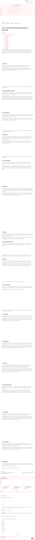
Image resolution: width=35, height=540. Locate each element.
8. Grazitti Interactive (7, 41)
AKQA (5, 363)
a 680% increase (25, 392)
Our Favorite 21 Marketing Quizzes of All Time (28, 472)
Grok (20, 23)
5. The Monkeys (7, 38)
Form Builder (3, 525)
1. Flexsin (6, 35)
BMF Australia (7, 384)
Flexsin (5, 63)
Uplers (5, 259)
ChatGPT (4, 23)
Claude (12, 23)
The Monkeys (6, 160)
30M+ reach (29, 156)
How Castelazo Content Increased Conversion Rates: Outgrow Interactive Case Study (8, 472)
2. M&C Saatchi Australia (8, 36)
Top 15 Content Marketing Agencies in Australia (9, 34)
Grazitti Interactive (8, 241)
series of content (4, 238)
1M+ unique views (14, 130)
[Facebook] (1, 9)
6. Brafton (6, 39)
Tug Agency (6, 112)
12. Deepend (7, 44)
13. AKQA (6, 45)
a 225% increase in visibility (10, 86)
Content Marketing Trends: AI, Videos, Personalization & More (28, 487)
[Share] (1, 16)
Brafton (5, 186)
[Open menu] (33, 1)
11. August (6, 43)
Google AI (16, 23)
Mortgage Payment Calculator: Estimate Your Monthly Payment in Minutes (9, 516)
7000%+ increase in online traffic (20, 281)
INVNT (5, 232)
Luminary (6, 441)
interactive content (22, 464)
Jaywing (6, 412)
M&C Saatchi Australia (9, 90)
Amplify (5, 134)
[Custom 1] (1, 1)
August (6, 314)
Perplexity (8, 23)
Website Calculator (4, 524)
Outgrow (3, 522)
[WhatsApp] (1, 12)
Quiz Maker (3, 523)
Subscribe (32, 538)
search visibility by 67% (17, 419)
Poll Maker (3, 526)
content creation (17, 449)
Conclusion (6, 48)
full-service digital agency (28, 114)
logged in (5, 497)
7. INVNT (6, 40)
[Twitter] (1, 11)
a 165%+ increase (13, 320)
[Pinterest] (1, 14)
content (8, 347)
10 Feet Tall (7, 284)
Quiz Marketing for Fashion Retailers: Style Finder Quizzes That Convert (17, 487)
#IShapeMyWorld (26, 370)
